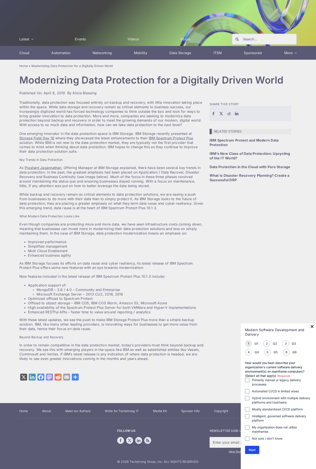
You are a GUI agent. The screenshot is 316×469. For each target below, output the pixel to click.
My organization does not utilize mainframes (274, 429)
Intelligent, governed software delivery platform (279, 418)
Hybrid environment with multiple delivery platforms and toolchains (281, 400)
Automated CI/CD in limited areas (275, 391)
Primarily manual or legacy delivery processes (276, 382)
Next (252, 450)
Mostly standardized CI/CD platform (277, 409)
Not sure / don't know (267, 438)
